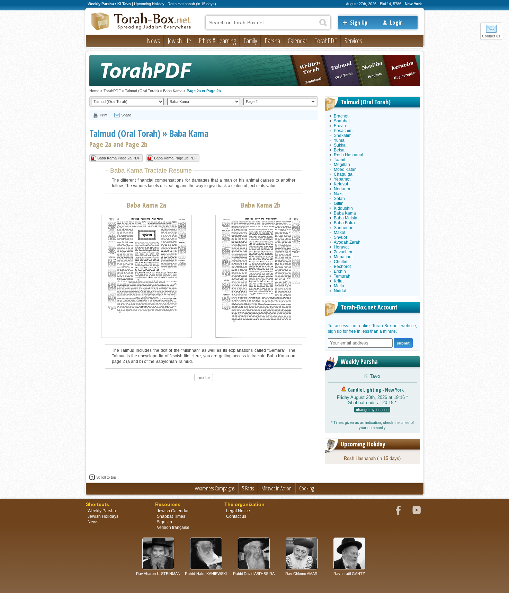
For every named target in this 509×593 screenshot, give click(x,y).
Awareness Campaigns (214, 488)
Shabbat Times (171, 516)
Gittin (338, 203)
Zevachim (343, 252)
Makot (339, 232)
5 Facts (248, 488)
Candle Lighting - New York (376, 389)
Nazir (339, 193)
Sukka (340, 145)
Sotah (339, 198)
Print (103, 115)
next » (203, 377)
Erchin (340, 271)
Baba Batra (344, 222)
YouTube (416, 510)
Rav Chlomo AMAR (301, 574)
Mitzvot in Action (276, 488)
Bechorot (342, 266)
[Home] (141, 21)
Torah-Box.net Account (369, 307)
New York (413, 4)
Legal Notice (238, 510)
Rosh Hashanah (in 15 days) (372, 458)
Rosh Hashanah (349, 154)
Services (353, 40)
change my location (372, 410)
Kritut (338, 281)
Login (396, 22)
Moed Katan (345, 169)
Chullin (340, 261)
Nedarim (342, 188)
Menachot (343, 256)
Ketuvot (341, 184)
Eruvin (340, 125)
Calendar (297, 40)
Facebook (398, 510)
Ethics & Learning (217, 40)
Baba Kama (172, 91)
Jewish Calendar (173, 510)
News (153, 40)
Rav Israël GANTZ (349, 574)
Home (94, 91)
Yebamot (342, 179)
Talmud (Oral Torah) (142, 91)
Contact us (491, 36)
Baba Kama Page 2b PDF (175, 158)
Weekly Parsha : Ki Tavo (109, 4)
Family (250, 40)
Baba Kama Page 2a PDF (118, 158)
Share (126, 115)
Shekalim (342, 135)
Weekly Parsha (359, 361)
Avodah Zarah (347, 242)
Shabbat (342, 121)
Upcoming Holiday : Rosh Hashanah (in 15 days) (175, 4)
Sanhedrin (344, 227)
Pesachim (343, 130)
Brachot (341, 116)
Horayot (341, 247)
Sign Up (358, 22)
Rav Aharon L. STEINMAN (158, 574)
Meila (339, 286)
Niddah (341, 290)
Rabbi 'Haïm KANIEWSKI (206, 574)
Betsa (339, 150)
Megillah (342, 164)
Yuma (339, 140)
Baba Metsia (345, 218)
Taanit (339, 159)
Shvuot (340, 237)
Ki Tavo (372, 376)
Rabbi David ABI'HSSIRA (254, 574)
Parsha (272, 40)
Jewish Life (179, 40)
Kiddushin (343, 208)
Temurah (342, 276)
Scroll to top (106, 477)
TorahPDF (326, 40)
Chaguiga (343, 174)
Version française (173, 527)
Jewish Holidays (103, 516)
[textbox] (268, 22)
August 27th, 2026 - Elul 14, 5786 (373, 4)
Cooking (306, 488)
